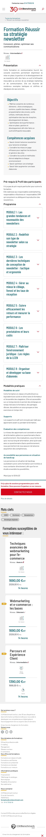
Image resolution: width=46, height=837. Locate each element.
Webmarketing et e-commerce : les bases (21, 604)
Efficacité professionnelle (9, 742)
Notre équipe (5, 779)
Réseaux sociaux (6, 749)
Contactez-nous (18, 3)
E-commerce (5, 752)
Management (5, 747)
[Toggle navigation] (3, 9)
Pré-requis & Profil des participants (22, 181)
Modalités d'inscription (9, 782)
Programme (10, 204)
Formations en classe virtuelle (11, 758)
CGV (7, 813)
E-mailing (4, 744)
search (43, 9)
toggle (38, 217)
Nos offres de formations (10, 754)
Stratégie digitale (11, 519)
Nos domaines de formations (11, 738)
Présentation (11, 65)
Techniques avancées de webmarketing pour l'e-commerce (19, 550)
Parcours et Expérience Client (18, 654)
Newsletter (28, 515)
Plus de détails (6, 498)
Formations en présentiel (9, 763)
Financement (5, 775)
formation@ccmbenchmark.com (12, 800)
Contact (3, 813)
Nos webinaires (6, 784)
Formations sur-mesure (9, 767)
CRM (6, 515)
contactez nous (23, 492)
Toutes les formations (12, 18)
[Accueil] (23, 10)
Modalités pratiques (14, 385)
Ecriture (16, 515)
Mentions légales (30, 813)
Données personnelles (16, 813)
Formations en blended (9, 765)
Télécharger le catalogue (9, 777)
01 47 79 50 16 (29, 3)
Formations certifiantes (9, 760)
